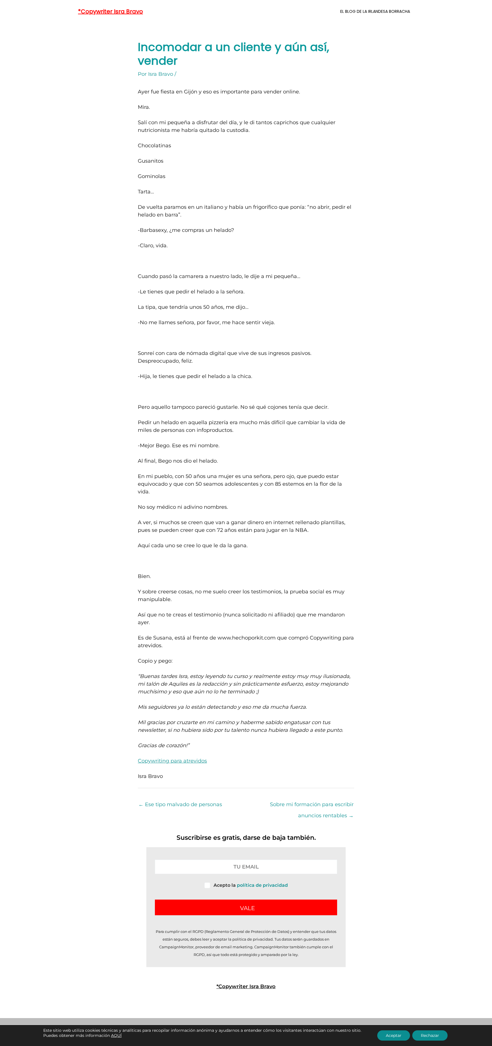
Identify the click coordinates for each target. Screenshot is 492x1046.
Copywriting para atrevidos (172, 761)
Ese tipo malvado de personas (180, 804)
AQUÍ (116, 1035)
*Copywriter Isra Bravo (110, 11)
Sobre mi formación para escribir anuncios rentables (312, 806)
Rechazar (430, 1035)
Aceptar (393, 1035)
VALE (247, 908)
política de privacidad (262, 885)
